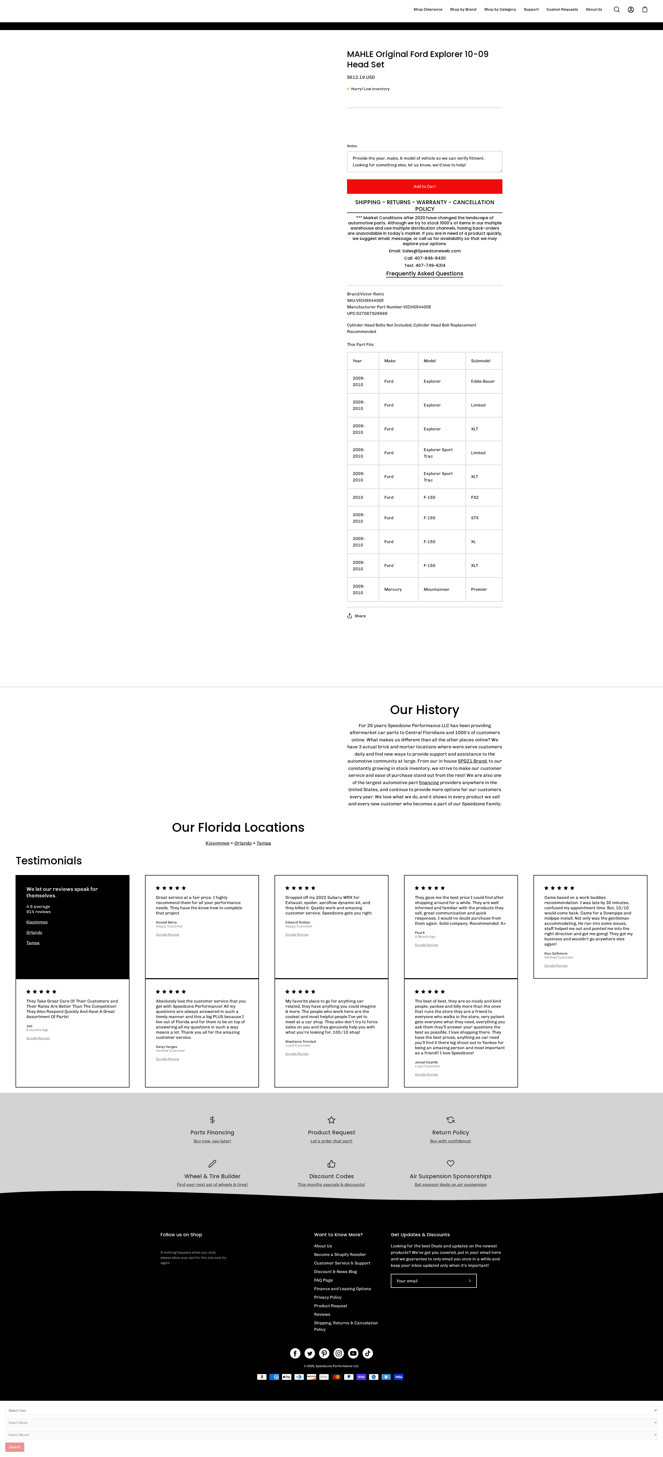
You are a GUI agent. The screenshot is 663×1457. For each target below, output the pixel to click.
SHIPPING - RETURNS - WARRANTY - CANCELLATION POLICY (424, 206)
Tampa (264, 843)
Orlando (243, 843)
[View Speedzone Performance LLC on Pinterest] (324, 1353)
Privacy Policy (327, 1297)
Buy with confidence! (450, 1141)
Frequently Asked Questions (424, 273)
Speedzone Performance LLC (337, 1366)
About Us (323, 1245)
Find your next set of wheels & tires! (212, 1184)
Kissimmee (217, 843)
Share (360, 616)
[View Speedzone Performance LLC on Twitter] (310, 1353)
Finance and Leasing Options (342, 1288)
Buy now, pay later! (212, 1141)
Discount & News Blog (335, 1271)
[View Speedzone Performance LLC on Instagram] (339, 1353)
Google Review (167, 934)
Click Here (427, 30)
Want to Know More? (338, 1235)
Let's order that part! (331, 1141)
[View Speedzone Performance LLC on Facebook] (295, 1353)
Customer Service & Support (342, 1263)
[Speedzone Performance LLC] (48, 9)
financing (429, 782)
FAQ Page (323, 1280)
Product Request (330, 1305)
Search (14, 1447)
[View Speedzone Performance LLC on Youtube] (353, 1353)
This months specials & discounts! (331, 1184)
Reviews (322, 1314)
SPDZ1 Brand (472, 761)
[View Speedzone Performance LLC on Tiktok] (368, 1353)
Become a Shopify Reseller (340, 1254)
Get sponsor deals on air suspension (451, 1184)
